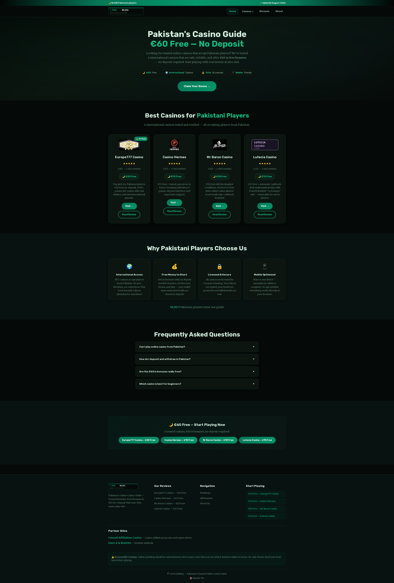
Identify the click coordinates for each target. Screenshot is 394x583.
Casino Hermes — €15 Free (179, 440)
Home (232, 11)
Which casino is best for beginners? (197, 384)
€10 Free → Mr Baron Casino (262, 508)
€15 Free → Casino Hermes (262, 501)
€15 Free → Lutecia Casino (261, 516)
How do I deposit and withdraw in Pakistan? (197, 359)
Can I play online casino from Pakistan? (197, 346)
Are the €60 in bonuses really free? (197, 371)
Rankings (205, 492)
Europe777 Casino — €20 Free (138, 440)
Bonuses (264, 11)
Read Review (129, 214)
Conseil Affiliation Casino (125, 537)
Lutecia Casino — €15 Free (257, 440)
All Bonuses (206, 498)
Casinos (247, 11)
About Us (205, 503)
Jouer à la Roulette (119, 542)
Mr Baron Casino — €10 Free (218, 440)
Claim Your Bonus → (197, 86)
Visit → (129, 206)
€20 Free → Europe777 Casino (263, 494)
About (279, 11)
